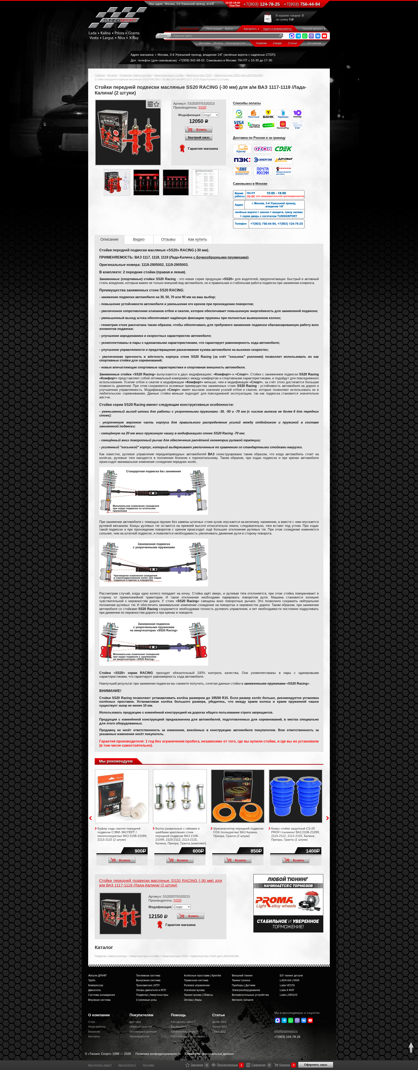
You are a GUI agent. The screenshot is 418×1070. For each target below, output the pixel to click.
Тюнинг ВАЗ (219, 1026)
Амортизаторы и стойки (169, 75)
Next (327, 818)
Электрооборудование (246, 990)
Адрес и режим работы (277, 28)
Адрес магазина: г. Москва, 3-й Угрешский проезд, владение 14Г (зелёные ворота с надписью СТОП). (203, 54)
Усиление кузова (194, 990)
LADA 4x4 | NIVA (289, 980)
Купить (201, 129)
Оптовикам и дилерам (143, 1031)
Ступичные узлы (146, 999)
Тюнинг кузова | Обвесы (198, 994)
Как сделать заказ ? (183, 1021)
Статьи (292, 43)
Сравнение (248, 1065)
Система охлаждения (101, 994)
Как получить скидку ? (184, 1031)
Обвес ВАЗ (219, 1031)
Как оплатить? (127, 1065)
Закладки (187, 1065)
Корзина (276, 1065)
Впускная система (99, 999)
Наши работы (96, 1026)
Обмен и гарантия (141, 1026)
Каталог (112, 75)
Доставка (205, 43)
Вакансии (94, 1031)
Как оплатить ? (180, 1026)
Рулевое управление (197, 985)
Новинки (261, 43)
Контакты (94, 1036)
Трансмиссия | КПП (148, 985)
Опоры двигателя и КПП (151, 990)
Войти (229, 28)
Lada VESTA (287, 985)
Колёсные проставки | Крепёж (202, 975)
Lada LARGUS (288, 994)
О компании (99, 1015)
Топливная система (148, 975)
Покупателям (141, 1015)
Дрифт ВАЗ (219, 1021)
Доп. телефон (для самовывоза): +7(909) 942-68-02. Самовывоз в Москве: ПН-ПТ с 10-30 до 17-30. (202, 60)
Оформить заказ (315, 1064)
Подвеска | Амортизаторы (136, 75)
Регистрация (214, 28)
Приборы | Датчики (243, 985)
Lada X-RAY (287, 990)
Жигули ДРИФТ (97, 975)
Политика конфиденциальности (158, 1053)
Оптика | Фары (193, 999)
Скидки (277, 43)
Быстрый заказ (198, 137)
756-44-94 (302, 4)
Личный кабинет (313, 28)
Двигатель (94, 990)
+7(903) (287, 1036)
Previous (90, 818)
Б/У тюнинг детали (291, 975)
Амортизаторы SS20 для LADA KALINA (238, 75)
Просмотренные (213, 1065)
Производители (236, 43)
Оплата (218, 43)
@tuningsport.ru (286, 1031)
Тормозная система (196, 980)
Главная (100, 75)
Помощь (178, 1015)
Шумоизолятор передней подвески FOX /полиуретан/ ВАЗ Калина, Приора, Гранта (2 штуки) (238, 832)
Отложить (156, 104)
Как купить (250, 28)
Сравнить (150, 104)
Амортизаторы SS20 (199, 75)
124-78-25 (261, 4)
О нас (91, 1021)
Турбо (91, 980)
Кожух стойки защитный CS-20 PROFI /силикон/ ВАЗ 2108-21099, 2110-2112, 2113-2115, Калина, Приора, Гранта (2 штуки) (295, 834)
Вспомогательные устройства (250, 994)
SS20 (202, 107)
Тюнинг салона (241, 980)
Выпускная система (148, 980)
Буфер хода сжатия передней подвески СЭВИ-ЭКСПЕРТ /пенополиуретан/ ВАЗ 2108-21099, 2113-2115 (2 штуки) (122, 834)
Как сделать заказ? (100, 1065)
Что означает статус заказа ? (188, 1036)
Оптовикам (314, 43)
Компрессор (95, 985)
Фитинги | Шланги (242, 999)
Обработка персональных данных (209, 1053)
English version (189, 28)
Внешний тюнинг (242, 975)
